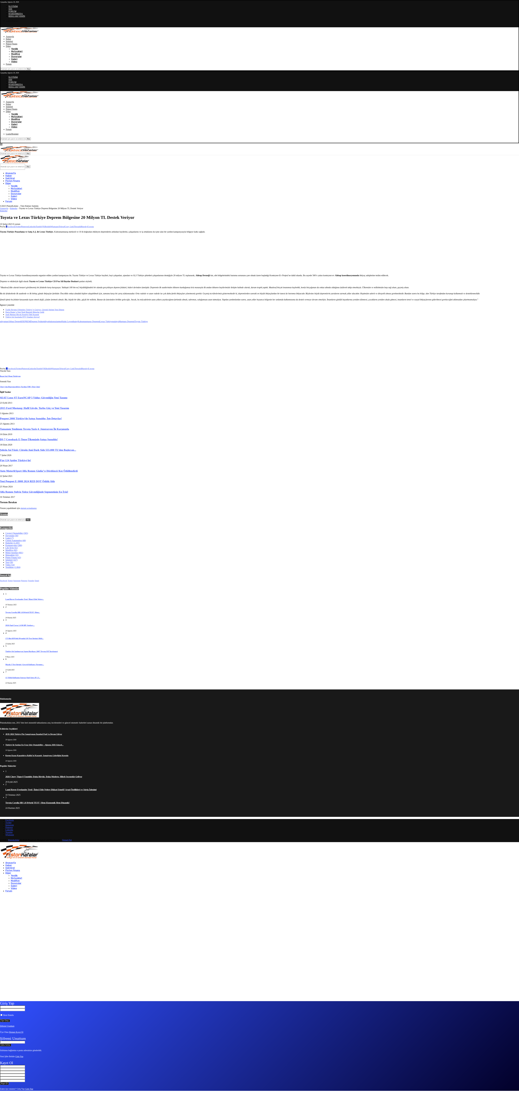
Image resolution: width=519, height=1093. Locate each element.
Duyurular (16, 56)
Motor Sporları (14, 552)
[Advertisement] (238, 253)
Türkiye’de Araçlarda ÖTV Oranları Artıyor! (22, 317)
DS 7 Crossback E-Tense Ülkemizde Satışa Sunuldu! (29, 439)
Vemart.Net (67, 840)
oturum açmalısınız (28, 508)
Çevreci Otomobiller (16, 533)
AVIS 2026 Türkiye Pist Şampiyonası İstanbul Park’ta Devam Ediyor (33, 734)
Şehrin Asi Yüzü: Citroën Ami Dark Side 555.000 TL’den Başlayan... (38, 450)
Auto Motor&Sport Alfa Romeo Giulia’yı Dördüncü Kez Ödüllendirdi (39, 470)
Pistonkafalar (13, 840)
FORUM (12, 11)
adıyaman (4, 321)
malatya (115, 321)
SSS (10, 9)
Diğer (8, 46)
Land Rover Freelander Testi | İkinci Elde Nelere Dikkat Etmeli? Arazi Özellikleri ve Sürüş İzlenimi (51, 789)
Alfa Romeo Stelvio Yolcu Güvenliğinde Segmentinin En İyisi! (34, 491)
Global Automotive (15, 540)
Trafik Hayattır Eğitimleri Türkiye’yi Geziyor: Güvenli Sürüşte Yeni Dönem (34, 310)
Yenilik (14, 49)
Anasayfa (10, 36)
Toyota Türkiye (141, 321)
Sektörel (9, 41)
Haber (8, 39)
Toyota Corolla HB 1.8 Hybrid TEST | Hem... (22, 612)
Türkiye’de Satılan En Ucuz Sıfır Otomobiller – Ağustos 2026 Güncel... (34, 745)
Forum (8, 64)
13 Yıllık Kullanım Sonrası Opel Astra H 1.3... (22, 678)
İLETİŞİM (13, 6)
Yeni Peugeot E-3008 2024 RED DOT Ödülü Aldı (27, 481)
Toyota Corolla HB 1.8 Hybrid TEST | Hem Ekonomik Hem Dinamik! (37, 803)
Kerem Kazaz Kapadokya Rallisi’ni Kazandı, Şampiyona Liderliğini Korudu (36, 756)
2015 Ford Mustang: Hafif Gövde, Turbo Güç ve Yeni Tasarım (34, 408)
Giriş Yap (19, 1056)
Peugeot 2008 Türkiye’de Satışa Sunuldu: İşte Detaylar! (31, 418)
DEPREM (25, 321)
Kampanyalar (13, 545)
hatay (75, 321)
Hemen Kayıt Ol (16, 1032)
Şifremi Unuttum (7, 1026)
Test (9, 562)
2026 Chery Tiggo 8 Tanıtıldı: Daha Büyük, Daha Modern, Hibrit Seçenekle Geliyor (43, 777)
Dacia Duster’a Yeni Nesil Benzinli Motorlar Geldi (24, 312)
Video (14, 61)
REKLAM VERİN (17, 16)
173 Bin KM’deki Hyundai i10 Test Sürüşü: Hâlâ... (24, 638)
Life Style (11, 548)
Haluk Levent (67, 321)
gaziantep (57, 321)
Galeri (14, 59)
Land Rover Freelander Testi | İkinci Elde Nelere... (24, 599)
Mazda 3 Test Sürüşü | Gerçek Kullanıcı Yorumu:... (24, 665)
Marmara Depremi (126, 321)
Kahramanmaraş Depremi (89, 321)
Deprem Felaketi (37, 321)
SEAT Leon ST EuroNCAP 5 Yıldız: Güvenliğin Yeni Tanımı (33, 397)
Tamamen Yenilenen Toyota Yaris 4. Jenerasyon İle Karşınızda (34, 429)
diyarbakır (49, 321)
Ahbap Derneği (14, 321)
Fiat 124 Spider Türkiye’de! (15, 460)
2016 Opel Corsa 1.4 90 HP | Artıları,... (20, 625)
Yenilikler (12, 567)
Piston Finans (11, 44)
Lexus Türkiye (106, 321)
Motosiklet (17, 51)
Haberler (13, 208)
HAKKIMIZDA (16, 14)
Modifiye (15, 54)
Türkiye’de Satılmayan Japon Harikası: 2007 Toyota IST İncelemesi (31, 651)
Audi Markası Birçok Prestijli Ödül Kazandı (22, 315)
